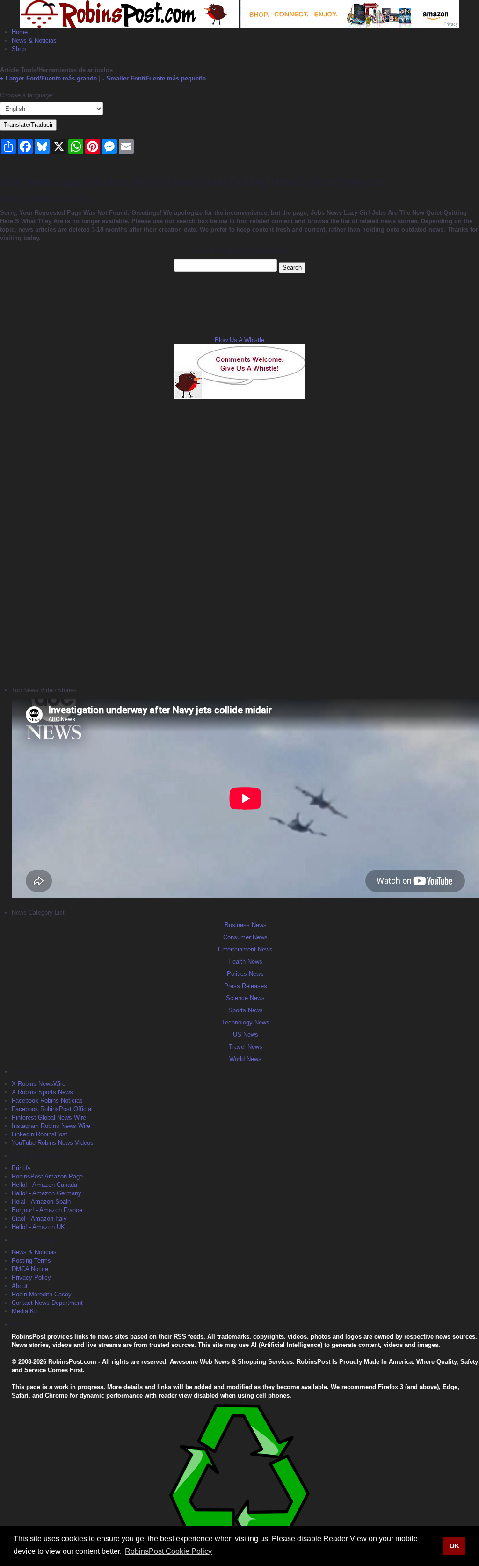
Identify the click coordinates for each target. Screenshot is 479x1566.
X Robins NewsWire (38, 1083)
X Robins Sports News (42, 1092)
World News (245, 1058)
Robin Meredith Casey (42, 1294)
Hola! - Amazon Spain (41, 1201)
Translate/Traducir (28, 124)
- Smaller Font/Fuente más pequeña (154, 78)
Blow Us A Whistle (239, 340)
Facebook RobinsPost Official (52, 1108)
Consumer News (245, 937)
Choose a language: (27, 95)
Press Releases (245, 985)
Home (20, 32)
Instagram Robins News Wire (51, 1125)
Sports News (245, 1010)
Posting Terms (31, 1260)
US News (245, 1034)
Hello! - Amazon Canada (44, 1184)
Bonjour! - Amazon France (47, 1210)
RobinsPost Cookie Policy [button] (168, 1551)
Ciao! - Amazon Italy (39, 1218)
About (20, 1285)
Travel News (245, 1046)
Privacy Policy (31, 1277)
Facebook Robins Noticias (47, 1100)
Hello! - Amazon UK (38, 1226)
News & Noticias (34, 40)
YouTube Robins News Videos (53, 1142)
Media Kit (24, 1311)
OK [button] (454, 1546)
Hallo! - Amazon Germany (46, 1193)
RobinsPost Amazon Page (47, 1176)
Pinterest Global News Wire (49, 1117)
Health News (245, 961)
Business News (246, 925)
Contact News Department (47, 1302)
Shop (19, 48)
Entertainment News (245, 949)
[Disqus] (239, 541)
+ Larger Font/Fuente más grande (48, 78)
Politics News (245, 973)
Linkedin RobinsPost (39, 1134)
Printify (21, 1167)
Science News (245, 998)
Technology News (245, 1022)
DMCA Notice (30, 1269)
